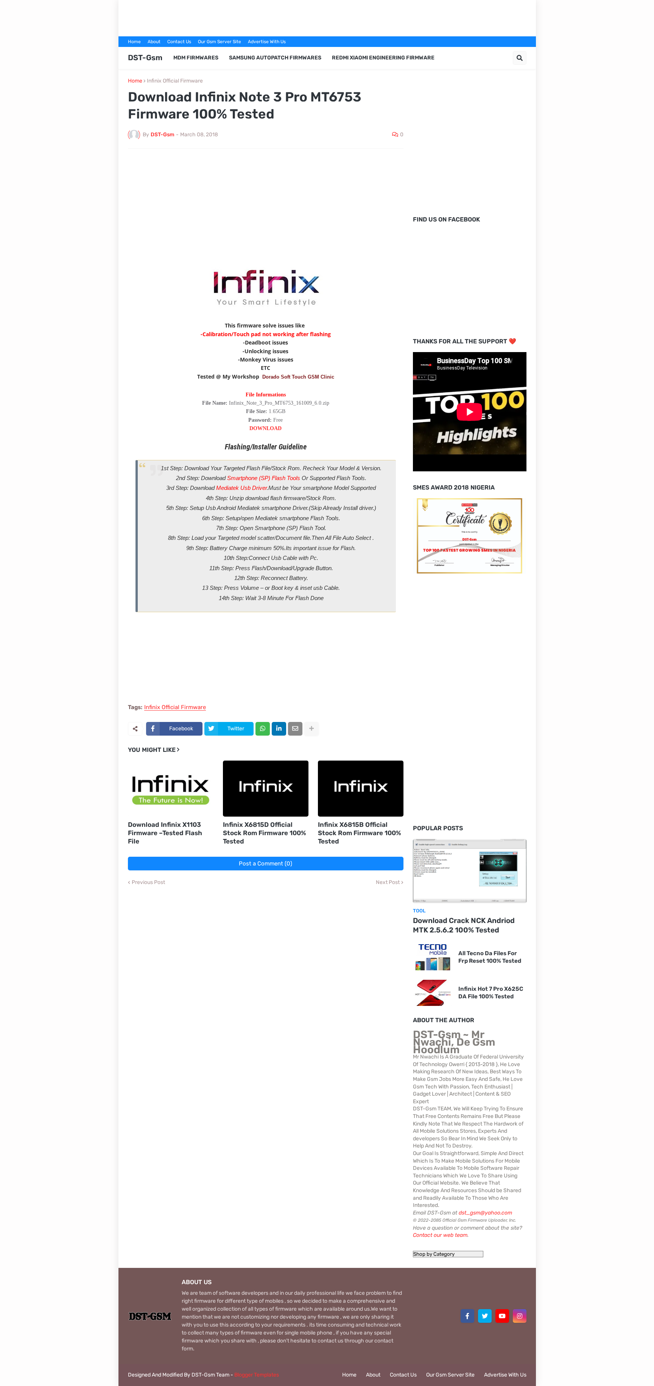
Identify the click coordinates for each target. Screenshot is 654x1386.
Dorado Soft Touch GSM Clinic (298, 377)
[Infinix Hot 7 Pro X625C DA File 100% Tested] (433, 993)
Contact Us (179, 41)
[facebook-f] (467, 1316)
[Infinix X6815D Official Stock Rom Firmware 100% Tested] (265, 789)
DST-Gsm (145, 57)
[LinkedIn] (279, 729)
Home (134, 41)
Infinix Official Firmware (175, 81)
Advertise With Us (267, 41)
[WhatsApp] (262, 729)
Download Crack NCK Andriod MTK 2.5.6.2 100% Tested (464, 925)
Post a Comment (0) (265, 863)
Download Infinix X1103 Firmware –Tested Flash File (165, 833)
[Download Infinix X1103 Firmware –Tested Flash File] (170, 789)
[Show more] (311, 729)
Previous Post (148, 882)
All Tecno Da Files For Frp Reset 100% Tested (489, 957)
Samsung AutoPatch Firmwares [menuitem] (275, 58)
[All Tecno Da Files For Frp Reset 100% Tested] (433, 957)
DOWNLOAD (265, 428)
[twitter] (485, 1316)
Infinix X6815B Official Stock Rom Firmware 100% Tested (359, 833)
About (154, 41)
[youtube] (502, 1316)
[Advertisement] (327, 17)
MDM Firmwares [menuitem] (195, 58)
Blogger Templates (256, 1375)
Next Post (388, 882)
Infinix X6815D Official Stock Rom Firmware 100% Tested (264, 833)
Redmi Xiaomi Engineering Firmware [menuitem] (383, 58)
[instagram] (519, 1316)
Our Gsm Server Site (219, 41)
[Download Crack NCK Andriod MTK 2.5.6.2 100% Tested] (469, 871)
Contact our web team (440, 1235)
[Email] (295, 729)
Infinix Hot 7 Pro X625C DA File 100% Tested (490, 992)
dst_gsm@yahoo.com (485, 1213)
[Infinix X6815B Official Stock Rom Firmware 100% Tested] (360, 789)
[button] (519, 58)
